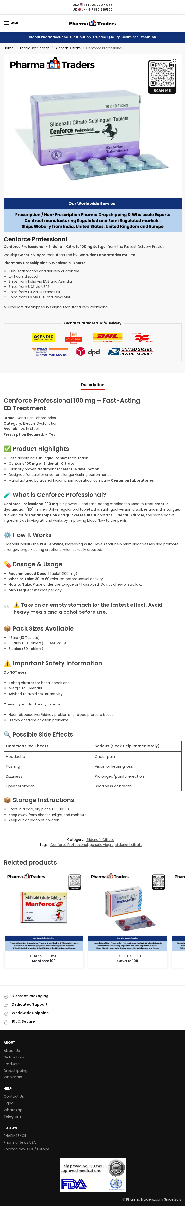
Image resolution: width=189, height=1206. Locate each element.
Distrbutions (14, 1057)
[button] (174, 60)
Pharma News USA (20, 1142)
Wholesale (13, 1077)
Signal (9, 1103)
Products (12, 1063)
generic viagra (102, 844)
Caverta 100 (127, 961)
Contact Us (14, 1096)
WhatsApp (13, 1109)
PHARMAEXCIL (15, 1135)
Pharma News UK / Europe (26, 1149)
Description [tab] (92, 384)
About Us (12, 1050)
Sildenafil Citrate (68, 48)
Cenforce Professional (69, 844)
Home (9, 48)
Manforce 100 (44, 961)
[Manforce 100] (44, 911)
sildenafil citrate (128, 844)
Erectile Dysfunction (34, 48)
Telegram (12, 1116)
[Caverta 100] (127, 911)
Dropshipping (16, 1070)
